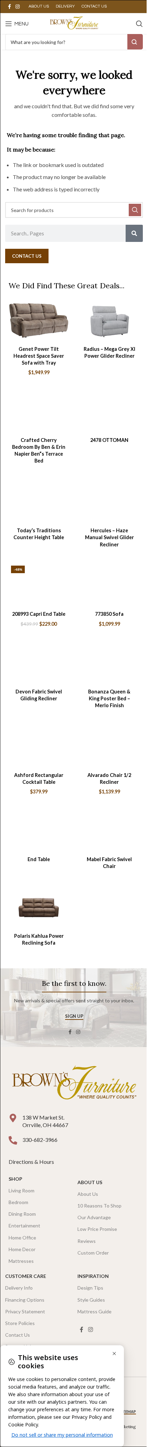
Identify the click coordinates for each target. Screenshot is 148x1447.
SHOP (15, 1179)
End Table (39, 859)
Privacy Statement (25, 1311)
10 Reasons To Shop (99, 1206)
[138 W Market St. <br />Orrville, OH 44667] (13, 1118)
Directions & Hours (32, 1161)
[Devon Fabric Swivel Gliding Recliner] (39, 663)
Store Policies (20, 1323)
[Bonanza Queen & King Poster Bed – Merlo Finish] (109, 663)
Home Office (22, 1237)
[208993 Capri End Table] (39, 585)
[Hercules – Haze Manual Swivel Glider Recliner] (109, 502)
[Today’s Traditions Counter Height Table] (39, 502)
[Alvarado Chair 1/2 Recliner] (109, 746)
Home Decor (22, 1249)
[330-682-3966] (13, 1140)
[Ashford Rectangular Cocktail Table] (39, 746)
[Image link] (74, 1083)
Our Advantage (94, 1217)
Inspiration (93, 1276)
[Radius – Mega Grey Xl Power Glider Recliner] (109, 320)
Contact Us (17, 1335)
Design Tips (90, 1288)
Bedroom (18, 1202)
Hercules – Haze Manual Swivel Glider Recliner (109, 537)
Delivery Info (19, 1288)
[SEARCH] (135, 210)
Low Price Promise (97, 1229)
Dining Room (22, 1214)
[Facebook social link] (9, 6)
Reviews (86, 1241)
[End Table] (39, 831)
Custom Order (93, 1253)
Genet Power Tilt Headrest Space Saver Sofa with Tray (38, 356)
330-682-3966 (39, 1139)
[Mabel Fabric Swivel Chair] (109, 831)
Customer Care (25, 1276)
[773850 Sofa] (109, 585)
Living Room (21, 1190)
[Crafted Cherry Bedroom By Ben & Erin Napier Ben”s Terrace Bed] (39, 411)
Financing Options (24, 1300)
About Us (89, 1182)
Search (135, 41)
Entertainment (24, 1225)
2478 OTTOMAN (109, 440)
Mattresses (21, 1261)
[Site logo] (74, 23)
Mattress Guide (94, 1311)
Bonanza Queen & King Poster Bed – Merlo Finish (109, 698)
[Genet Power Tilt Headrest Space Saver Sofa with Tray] (39, 320)
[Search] (139, 24)
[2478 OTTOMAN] (109, 411)
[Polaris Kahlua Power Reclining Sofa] (39, 907)
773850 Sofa (109, 614)
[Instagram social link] (17, 6)
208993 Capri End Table (38, 614)
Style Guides (91, 1300)
